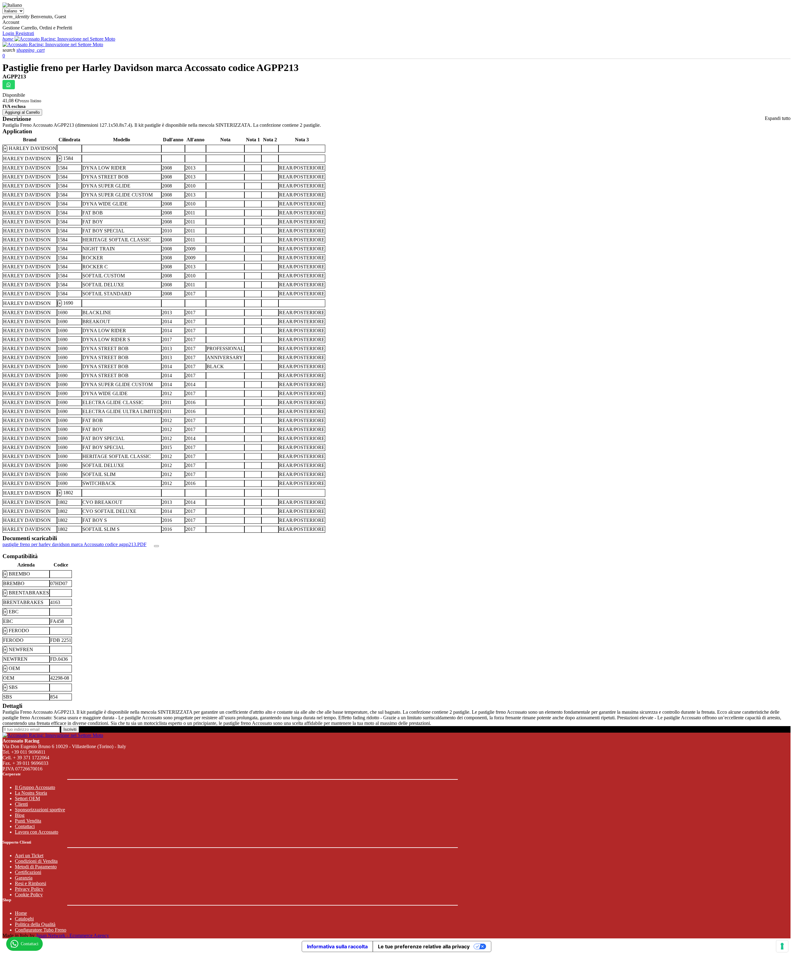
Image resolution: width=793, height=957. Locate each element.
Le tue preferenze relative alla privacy (424, 946)
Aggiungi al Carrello (22, 112)
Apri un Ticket (29, 855)
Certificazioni (28, 872)
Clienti (21, 804)
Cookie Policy (29, 894)
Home (21, 913)
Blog (19, 815)
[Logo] (65, 39)
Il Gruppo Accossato (35, 787)
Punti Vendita (28, 820)
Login (8, 33)
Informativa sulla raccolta (337, 946)
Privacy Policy (29, 889)
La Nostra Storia (31, 793)
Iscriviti (70, 729)
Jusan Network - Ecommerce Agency (72, 935)
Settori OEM (27, 798)
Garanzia (24, 877)
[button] (9, 50)
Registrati (24, 33)
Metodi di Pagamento (36, 866)
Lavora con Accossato (36, 832)
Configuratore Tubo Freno (40, 930)
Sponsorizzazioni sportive (40, 809)
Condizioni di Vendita (36, 861)
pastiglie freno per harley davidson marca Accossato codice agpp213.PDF (74, 544)
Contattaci (25, 826)
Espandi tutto (778, 118)
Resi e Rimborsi (30, 883)
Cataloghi (24, 918)
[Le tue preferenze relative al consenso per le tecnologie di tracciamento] (782, 946)
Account (10, 22)
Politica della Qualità (35, 924)
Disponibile (13, 95)
